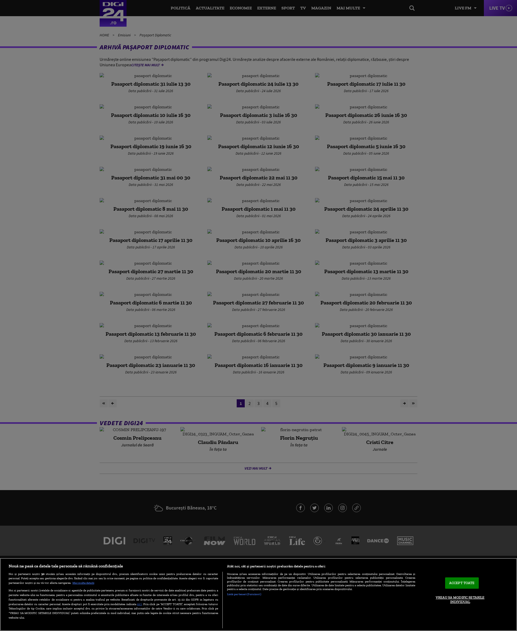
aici (139, 604)
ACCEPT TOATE (462, 583)
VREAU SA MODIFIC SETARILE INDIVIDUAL (460, 599)
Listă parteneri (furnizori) (244, 594)
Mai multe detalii (83, 583)
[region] (258, 594)
